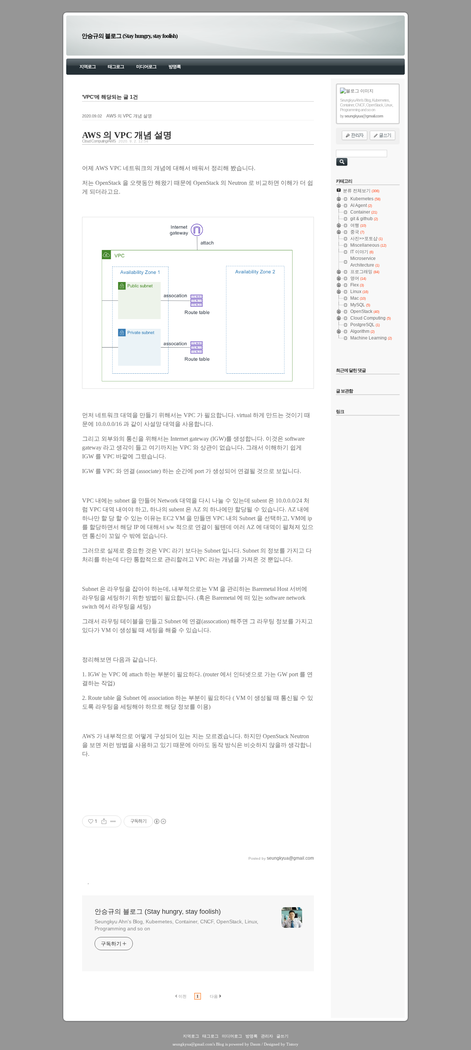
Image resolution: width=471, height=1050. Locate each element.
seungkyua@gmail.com (193, 1044)
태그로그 (116, 66)
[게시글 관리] (113, 821)
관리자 (267, 1036)
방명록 (175, 66)
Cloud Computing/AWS (99, 141)
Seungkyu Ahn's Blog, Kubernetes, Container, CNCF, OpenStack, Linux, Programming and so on (176, 925)
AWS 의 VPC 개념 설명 (129, 116)
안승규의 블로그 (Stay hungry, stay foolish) (129, 36)
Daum (255, 1044)
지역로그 (87, 66)
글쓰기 (282, 1036)
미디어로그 (146, 66)
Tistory (292, 1044)
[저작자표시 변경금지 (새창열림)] (159, 821)
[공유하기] (104, 821)
